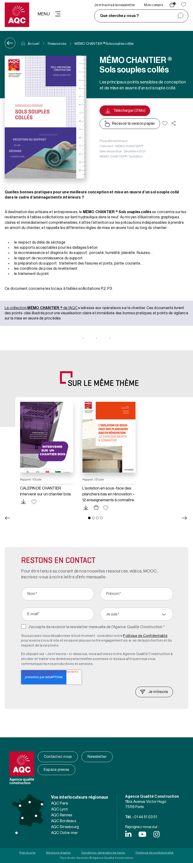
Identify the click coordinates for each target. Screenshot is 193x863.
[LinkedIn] (128, 834)
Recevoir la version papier (133, 123)
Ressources (57, 44)
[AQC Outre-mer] (16, 833)
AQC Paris (59, 803)
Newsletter (97, 757)
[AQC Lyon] (36, 816)
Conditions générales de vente (103, 852)
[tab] (89, 518)
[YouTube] (142, 834)
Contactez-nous (58, 757)
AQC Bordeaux (63, 821)
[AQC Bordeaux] (22, 818)
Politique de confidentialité (155, 852)
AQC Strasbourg (65, 827)
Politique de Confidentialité (145, 636)
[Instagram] (156, 834)
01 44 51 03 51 (145, 817)
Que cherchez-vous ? (119, 16)
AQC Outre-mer (64, 833)
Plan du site (27, 852)
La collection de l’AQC (41, 308)
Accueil (33, 44)
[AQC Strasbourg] (42, 804)
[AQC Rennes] (20, 806)
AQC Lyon (59, 809)
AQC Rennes (61, 815)
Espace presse (56, 770)
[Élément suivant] (184, 518)
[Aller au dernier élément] (7, 518)
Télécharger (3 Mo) (129, 110)
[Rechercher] (180, 15)
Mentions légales (58, 852)
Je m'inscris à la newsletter (114, 5)
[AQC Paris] (29, 802)
